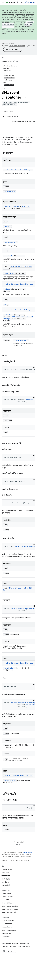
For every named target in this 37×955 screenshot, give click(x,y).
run (5, 305)
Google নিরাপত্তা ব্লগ (7, 903)
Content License (27, 853)
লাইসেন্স (5, 947)
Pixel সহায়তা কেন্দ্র (7, 924)
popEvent (7, 289)
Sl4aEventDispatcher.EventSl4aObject (18, 170)
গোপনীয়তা (13, 947)
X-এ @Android (6, 893)
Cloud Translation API (17, 46)
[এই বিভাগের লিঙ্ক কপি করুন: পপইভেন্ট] (12, 600)
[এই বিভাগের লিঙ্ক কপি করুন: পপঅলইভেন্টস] (17, 538)
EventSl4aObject (10, 668)
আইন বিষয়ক (25, 943)
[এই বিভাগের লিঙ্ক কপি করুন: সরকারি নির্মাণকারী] (23, 386)
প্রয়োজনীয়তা (5, 873)
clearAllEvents (9, 242)
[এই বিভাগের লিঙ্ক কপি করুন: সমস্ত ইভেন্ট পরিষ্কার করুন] (25, 473)
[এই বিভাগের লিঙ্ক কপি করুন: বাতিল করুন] (14, 450)
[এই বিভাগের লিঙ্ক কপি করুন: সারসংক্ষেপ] (16, 153)
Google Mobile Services (9, 930)
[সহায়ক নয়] (17, 61)
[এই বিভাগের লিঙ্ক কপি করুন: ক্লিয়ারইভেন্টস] (16, 495)
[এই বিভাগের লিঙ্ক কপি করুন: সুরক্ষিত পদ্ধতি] (19, 794)
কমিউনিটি (16, 943)
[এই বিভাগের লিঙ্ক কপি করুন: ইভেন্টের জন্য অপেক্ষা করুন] (27, 695)
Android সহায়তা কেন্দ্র (8, 921)
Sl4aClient (26, 206)
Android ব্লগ (5, 900)
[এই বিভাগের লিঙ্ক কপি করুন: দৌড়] (8, 679)
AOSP (3, 57)
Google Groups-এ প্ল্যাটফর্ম (10, 906)
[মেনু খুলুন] (3, 2)
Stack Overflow (6, 933)
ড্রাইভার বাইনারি (6, 885)
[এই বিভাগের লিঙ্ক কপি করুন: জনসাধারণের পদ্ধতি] (23, 444)
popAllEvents (9, 273)
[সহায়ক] (14, 61)
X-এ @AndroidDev (7, 897)
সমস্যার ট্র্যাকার (6, 936)
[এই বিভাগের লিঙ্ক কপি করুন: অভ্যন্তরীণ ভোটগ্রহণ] (21, 800)
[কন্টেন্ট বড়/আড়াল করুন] (16, 66)
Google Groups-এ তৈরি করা (10, 909)
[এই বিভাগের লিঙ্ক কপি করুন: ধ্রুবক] (9, 355)
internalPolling (20, 340)
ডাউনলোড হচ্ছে (6, 876)
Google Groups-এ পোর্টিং (9, 912)
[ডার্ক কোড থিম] (34, 367)
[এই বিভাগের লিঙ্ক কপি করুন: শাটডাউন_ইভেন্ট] (18, 361)
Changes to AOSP (26, 32)
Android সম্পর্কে (6, 943)
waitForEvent (8, 315)
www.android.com (7, 927)
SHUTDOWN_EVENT (10, 192)
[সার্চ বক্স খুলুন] (18, 2)
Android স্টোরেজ (7, 869)
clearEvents (8, 256)
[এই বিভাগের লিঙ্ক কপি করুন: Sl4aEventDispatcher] (23, 392)
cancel (6, 226)
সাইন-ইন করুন (30, 2)
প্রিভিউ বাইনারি (6, 879)
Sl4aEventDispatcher (11, 206)
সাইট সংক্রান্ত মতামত (24, 947)
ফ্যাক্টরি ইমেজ (5, 882)
